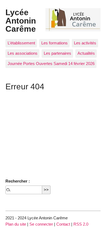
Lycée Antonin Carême (20, 20)
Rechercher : (17, 181)
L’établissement (21, 43)
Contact (63, 224)
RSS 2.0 (80, 224)
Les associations (23, 53)
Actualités (86, 53)
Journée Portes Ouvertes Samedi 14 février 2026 (51, 63)
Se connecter (41, 224)
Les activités (85, 43)
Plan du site (15, 224)
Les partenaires (57, 53)
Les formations (54, 43)
